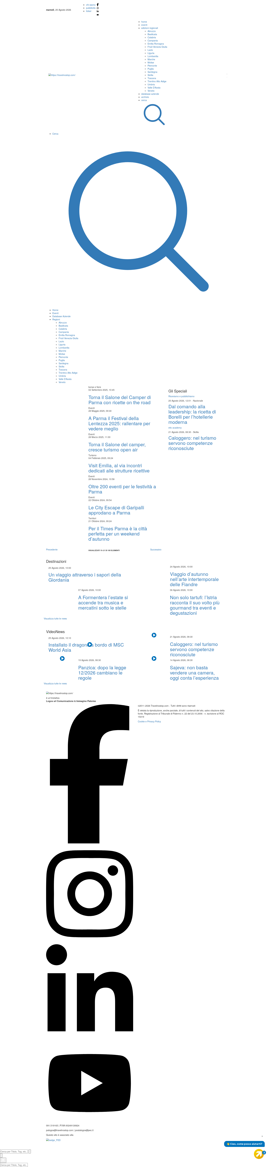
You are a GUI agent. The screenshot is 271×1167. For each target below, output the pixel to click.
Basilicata (152, 34)
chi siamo (91, 4)
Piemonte (152, 65)
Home (55, 310)
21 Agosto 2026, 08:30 (180, 432)
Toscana (152, 78)
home (144, 21)
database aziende (150, 93)
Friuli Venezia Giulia (157, 46)
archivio (145, 97)
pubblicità (91, 7)
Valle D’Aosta (154, 87)
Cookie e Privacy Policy (149, 721)
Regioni (56, 319)
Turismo (92, 455)
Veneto (151, 90)
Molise (151, 62)
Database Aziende (61, 316)
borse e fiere (94, 387)
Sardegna (152, 71)
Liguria (151, 53)
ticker (88, 11)
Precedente (52, 549)
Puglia (151, 68)
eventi (144, 24)
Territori (92, 518)
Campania (153, 40)
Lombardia (153, 56)
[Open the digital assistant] (259, 1154)
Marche (151, 59)
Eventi (55, 313)
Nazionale (198, 400)
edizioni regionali (149, 27)
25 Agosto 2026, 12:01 (180, 400)
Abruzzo (152, 31)
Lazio (150, 49)
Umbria (151, 84)
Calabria (152, 37)
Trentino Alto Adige (157, 81)
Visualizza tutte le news (55, 618)
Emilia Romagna (156, 43)
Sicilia (150, 75)
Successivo (155, 549)
